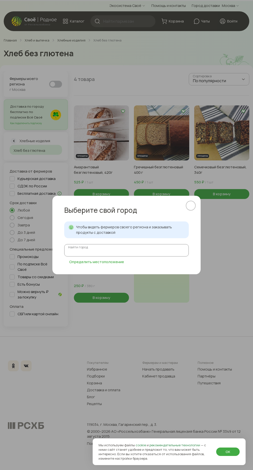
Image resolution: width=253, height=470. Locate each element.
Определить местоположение (96, 261)
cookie (141, 445)
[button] (191, 206)
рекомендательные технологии (175, 445)
